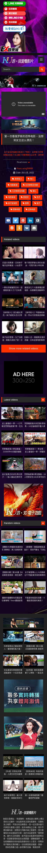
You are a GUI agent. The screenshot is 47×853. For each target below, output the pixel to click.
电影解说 (11, 197)
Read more (22, 162)
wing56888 (27, 168)
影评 (38, 197)
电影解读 (13, 185)
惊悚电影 (16, 209)
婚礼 (34, 191)
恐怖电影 (31, 209)
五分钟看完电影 (31, 185)
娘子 (38, 203)
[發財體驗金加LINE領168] (13, 51)
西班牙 (26, 197)
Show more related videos (23, 348)
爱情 (27, 203)
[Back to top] (39, 845)
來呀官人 (18, 179)
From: (19, 168)
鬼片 (32, 179)
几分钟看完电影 (18, 191)
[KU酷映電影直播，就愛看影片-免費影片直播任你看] (19, 60)
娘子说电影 (12, 203)
